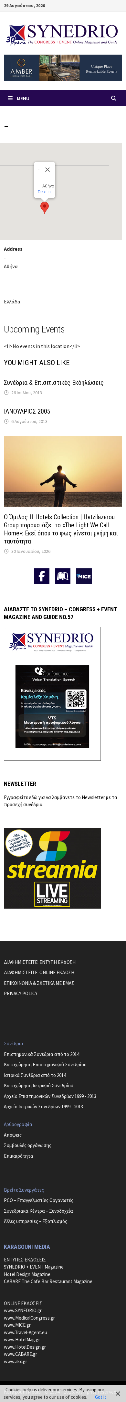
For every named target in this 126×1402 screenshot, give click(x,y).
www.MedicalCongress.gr (29, 1318)
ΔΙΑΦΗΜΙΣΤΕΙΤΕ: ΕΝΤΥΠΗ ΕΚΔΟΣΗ (40, 962)
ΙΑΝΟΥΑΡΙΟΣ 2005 (27, 411)
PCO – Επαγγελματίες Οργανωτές (38, 1200)
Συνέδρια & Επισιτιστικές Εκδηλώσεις (54, 382)
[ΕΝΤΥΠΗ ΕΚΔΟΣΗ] (62, 576)
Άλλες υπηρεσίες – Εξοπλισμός (35, 1221)
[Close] (47, 169)
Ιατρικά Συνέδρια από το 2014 (35, 1075)
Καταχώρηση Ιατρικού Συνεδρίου (38, 1085)
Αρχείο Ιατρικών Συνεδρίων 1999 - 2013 (43, 1106)
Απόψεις (13, 1135)
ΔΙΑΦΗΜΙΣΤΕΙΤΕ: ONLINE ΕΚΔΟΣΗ (39, 972)
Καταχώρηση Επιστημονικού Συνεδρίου (45, 1064)
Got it (100, 1397)
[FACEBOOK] (41, 576)
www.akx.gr (15, 1361)
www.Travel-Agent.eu (25, 1332)
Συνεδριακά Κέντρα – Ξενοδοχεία (38, 1211)
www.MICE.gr (17, 1325)
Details (44, 191)
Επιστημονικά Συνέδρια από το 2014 (41, 1054)
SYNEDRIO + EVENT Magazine (34, 1267)
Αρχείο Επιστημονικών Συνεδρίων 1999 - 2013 (50, 1096)
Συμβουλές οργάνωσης (27, 1145)
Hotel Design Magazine (27, 1274)
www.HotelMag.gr (22, 1339)
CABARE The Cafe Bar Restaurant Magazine (48, 1281)
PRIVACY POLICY (20, 993)
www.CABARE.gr (20, 1354)
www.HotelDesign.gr (25, 1347)
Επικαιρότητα (18, 1156)
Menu (23, 98)
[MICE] (84, 576)
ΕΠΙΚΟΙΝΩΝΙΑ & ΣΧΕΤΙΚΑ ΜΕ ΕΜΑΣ (39, 983)
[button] (44, 208)
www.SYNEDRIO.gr (23, 1310)
